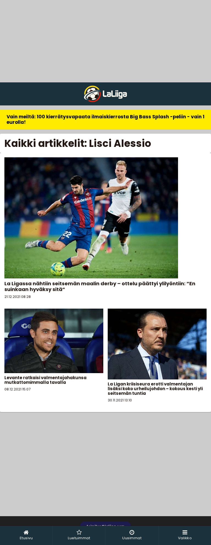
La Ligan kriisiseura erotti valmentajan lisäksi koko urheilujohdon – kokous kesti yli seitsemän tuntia (155, 388)
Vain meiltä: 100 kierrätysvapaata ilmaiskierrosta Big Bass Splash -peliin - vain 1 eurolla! (105, 119)
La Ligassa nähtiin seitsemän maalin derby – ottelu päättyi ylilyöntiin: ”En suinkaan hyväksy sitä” (99, 286)
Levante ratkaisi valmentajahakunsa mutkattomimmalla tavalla (45, 380)
